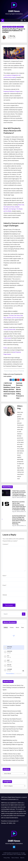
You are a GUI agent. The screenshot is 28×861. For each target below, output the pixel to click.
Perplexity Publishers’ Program (12, 91)
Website (5, 595)
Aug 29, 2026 (15, 497)
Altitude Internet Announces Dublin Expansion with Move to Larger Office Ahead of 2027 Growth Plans (12, 713)
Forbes (5, 348)
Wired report (7, 338)
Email (4, 585)
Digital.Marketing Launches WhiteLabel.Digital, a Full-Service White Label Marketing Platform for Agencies (13, 742)
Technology (20, 26)
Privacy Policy (7, 857)
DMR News (14, 11)
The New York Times (14, 315)
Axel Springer (12, 209)
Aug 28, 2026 (15, 511)
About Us (22, 857)
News (4, 26)
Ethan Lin (23, 497)
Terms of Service (15, 857)
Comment (6, 544)
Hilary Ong (12, 36)
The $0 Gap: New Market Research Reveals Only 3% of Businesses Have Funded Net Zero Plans (13, 721)
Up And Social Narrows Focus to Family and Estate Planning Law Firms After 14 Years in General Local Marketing (13, 695)
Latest (14, 26)
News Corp (21, 204)
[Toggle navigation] (22, 20)
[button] (25, 20)
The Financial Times (9, 206)
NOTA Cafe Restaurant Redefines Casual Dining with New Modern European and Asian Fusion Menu (9, 389)
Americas (9, 26)
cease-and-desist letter (9, 329)
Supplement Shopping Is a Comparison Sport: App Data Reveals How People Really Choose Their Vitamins (13, 729)
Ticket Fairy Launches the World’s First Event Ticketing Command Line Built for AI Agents (14, 687)
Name (5, 575)
